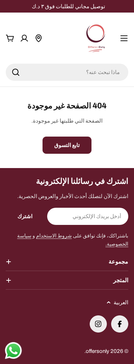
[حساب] (24, 38)
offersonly (97, 351)
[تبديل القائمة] (124, 38)
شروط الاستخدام (54, 235)
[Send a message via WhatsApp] (13, 350)
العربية (121, 302)
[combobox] (67, 72)
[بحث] (15, 72)
